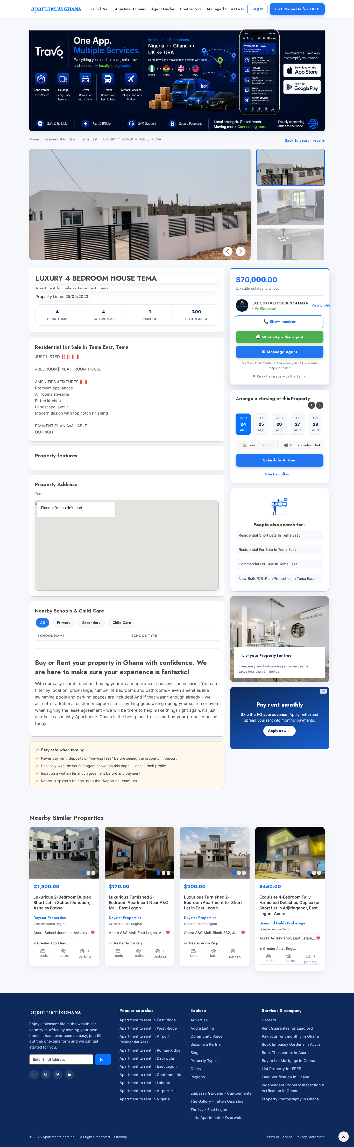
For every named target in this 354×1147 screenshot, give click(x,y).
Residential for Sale (59, 139)
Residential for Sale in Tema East (267, 549)
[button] (241, 252)
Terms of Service (278, 1137)
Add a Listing (202, 1028)
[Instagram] (46, 1074)
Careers (269, 1020)
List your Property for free (267, 655)
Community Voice (206, 1036)
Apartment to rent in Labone (144, 1082)
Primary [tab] (63, 622)
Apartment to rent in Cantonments (150, 1074)
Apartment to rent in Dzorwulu (146, 1058)
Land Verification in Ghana (285, 1077)
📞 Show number (280, 321)
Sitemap (120, 1137)
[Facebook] (34, 1074)
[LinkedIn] (69, 1074)
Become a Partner (206, 1044)
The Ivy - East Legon (208, 1109)
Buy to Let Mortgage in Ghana (288, 1060)
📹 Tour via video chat (302, 445)
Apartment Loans (130, 9)
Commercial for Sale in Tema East (268, 564)
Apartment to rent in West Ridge (148, 1028)
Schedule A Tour (279, 460)
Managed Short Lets (225, 9)
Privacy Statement (310, 1137)
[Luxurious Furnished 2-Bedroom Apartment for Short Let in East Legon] (215, 853)
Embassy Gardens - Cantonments (220, 1093)
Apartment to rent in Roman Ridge (149, 1050)
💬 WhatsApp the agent (279, 337)
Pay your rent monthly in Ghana (290, 1036)
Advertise (199, 1020)
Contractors (191, 9)
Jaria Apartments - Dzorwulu (216, 1117)
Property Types (204, 1060)
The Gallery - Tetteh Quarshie (216, 1101)
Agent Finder (163, 9)
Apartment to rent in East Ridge (147, 1020)
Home (34, 139)
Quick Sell (100, 9)
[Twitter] (57, 1074)
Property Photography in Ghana (290, 1099)
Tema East (89, 139)
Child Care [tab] (121, 622)
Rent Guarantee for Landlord (287, 1028)
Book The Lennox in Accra (285, 1052)
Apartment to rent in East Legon (148, 1066)
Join (103, 1059)
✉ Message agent (279, 352)
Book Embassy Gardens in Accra (291, 1044)
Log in (257, 9)
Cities (195, 1068)
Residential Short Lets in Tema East (269, 535)
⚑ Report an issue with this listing (279, 376)
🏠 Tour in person (257, 445)
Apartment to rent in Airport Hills (149, 1090)
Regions (197, 1077)
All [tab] (42, 622)
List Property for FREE (297, 9)
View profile (321, 305)
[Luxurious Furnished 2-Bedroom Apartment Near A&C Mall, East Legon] (139, 853)
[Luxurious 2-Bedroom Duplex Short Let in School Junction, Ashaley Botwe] (64, 853)
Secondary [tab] (91, 622)
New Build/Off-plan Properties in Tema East (277, 578)
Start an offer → (279, 474)
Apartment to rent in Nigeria (144, 1099)
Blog (194, 1052)
